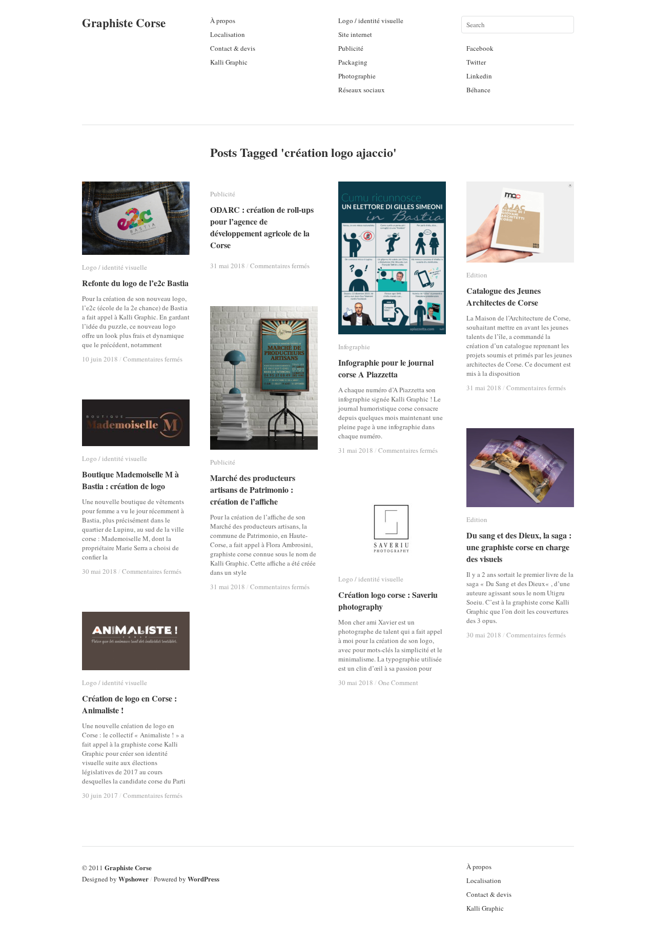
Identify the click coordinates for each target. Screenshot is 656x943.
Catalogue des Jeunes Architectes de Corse (503, 296)
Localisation (227, 34)
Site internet (355, 34)
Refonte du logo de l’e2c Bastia (135, 283)
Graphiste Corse (124, 22)
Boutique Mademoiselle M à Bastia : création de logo (130, 480)
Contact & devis (232, 48)
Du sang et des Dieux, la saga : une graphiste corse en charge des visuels (518, 547)
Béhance (478, 89)
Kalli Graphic (229, 62)
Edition (476, 274)
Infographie (354, 346)
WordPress (203, 879)
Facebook (480, 48)
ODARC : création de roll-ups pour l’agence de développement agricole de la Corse (262, 227)
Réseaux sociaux (361, 89)
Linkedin (479, 76)
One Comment (398, 682)
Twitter (476, 62)
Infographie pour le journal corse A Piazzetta (386, 368)
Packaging (352, 62)
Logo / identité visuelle (370, 20)
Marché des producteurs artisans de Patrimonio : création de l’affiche (252, 489)
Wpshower (133, 879)
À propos (222, 20)
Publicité (350, 48)
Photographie (357, 76)
